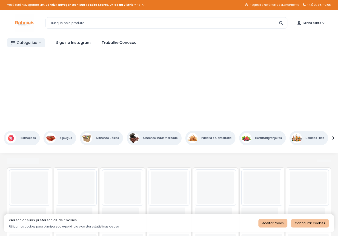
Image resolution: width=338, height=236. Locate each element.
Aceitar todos (273, 223)
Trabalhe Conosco (119, 42)
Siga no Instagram (73, 42)
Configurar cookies (310, 223)
